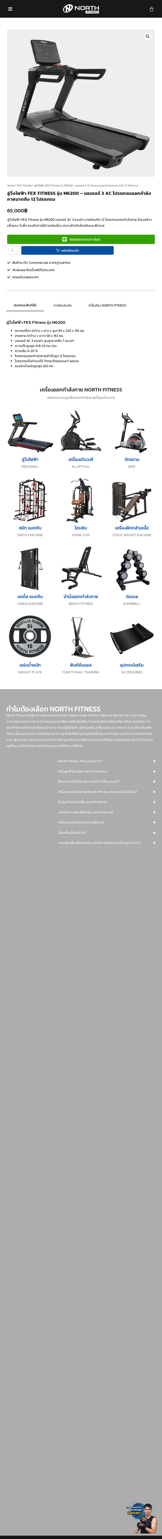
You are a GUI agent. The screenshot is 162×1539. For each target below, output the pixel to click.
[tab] (25, 305)
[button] (147, 36)
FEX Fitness (24, 186)
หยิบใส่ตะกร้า (70, 250)
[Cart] (151, 9)
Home (11, 186)
